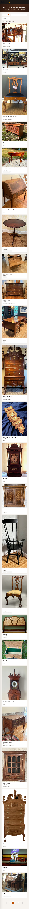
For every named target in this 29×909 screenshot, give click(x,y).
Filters (5, 14)
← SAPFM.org (15, 2)
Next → (20, 902)
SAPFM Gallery (5, 2)
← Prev (9, 902)
